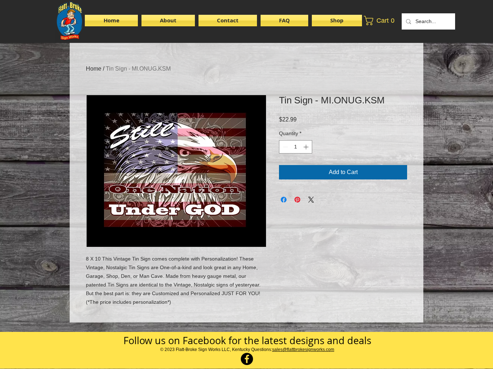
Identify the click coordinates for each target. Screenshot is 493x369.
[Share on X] (311, 199)
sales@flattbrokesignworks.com (303, 349)
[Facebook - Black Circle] (247, 359)
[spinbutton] (295, 147)
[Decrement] (284, 147)
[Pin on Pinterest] (297, 199)
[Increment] (306, 147)
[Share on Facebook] (283, 199)
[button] (336, 20)
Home (93, 69)
